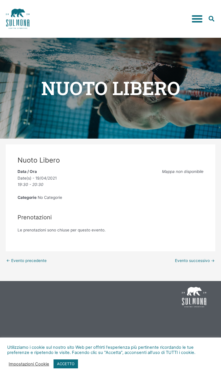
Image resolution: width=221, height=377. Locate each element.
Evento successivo (195, 261)
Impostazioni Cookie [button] (29, 364)
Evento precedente (26, 261)
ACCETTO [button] (66, 363)
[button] (197, 18)
